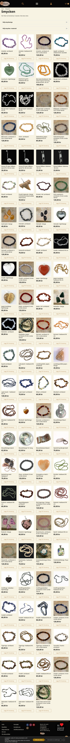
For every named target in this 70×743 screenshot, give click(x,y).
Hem (2, 9)
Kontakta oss (17, 727)
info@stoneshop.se (19, 729)
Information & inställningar (53, 739)
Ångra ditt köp (5, 729)
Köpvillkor (4, 727)
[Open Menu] (37, 4)
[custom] (27, 728)
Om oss (4, 731)
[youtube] (33, 725)
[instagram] (30, 725)
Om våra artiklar (6, 734)
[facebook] (27, 725)
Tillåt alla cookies (39, 739)
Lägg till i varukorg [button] (9, 58)
